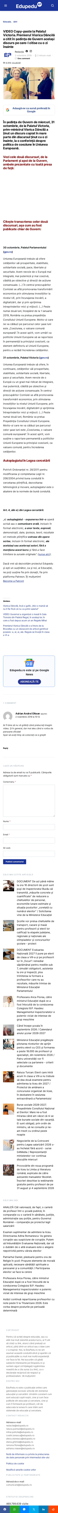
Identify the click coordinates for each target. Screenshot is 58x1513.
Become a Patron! (13, 581)
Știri (15, 22)
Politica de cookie (15, 1463)
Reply (5, 748)
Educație (7, 22)
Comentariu (9, 782)
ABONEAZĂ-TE (29, 681)
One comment (23, 58)
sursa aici (44, 554)
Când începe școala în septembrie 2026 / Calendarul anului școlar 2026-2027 (34, 1029)
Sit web (6, 848)
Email (6, 834)
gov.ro (8, 251)
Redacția (19, 51)
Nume (7, 821)
